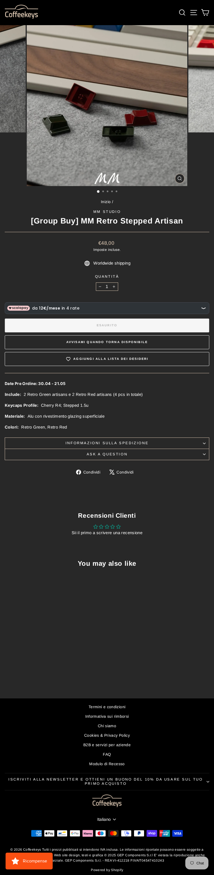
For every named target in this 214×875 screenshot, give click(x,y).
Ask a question (107, 454)
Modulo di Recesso (107, 764)
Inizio (106, 201)
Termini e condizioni (107, 707)
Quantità (107, 276)
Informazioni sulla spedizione (107, 443)
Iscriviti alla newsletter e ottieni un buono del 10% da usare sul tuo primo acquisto (105, 781)
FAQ (107, 754)
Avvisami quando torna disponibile (107, 342)
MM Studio (107, 212)
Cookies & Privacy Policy (107, 735)
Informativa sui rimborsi (107, 716)
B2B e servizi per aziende (107, 745)
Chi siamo (107, 726)
